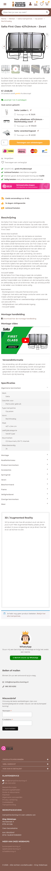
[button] (5, 4)
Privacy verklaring (9, 800)
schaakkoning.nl (9, 851)
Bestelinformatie (9, 787)
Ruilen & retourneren (11, 792)
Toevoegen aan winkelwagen (29, 142)
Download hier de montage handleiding (19, 319)
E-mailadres (7, 719)
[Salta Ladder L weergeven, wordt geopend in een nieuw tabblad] (31, 110)
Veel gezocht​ (9, 764)
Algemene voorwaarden (12, 797)
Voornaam (7, 711)
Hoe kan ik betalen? (12, 769)
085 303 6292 (10, 783)
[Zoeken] (46, 12)
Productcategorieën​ (13, 759)
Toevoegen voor (25, 114)
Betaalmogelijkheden (11, 790)
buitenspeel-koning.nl (11, 846)
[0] (36, 5)
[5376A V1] (25, 46)
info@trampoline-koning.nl (16, 781)
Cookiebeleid (7, 802)
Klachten (6, 795)
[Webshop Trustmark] (25, 189)
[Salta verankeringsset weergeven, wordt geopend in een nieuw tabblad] (38, 131)
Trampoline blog (9, 805)
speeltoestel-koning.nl (11, 849)
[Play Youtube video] (25, 340)
